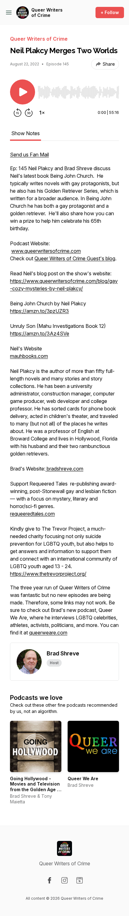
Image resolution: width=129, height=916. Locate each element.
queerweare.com (48, 632)
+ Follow (110, 12)
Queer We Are (83, 778)
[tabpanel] (64, 397)
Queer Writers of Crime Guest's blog (74, 258)
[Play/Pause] (22, 91)
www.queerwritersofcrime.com (46, 251)
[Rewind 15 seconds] (17, 112)
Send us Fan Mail (29, 154)
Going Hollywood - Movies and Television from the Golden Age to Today (35, 787)
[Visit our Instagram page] (64, 880)
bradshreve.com (64, 469)
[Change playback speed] (42, 112)
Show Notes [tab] (25, 133)
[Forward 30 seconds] (28, 112)
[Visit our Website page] (79, 880)
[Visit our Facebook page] (49, 880)
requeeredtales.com (32, 514)
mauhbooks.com (29, 356)
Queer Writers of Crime (47, 12)
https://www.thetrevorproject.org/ (48, 574)
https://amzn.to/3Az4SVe (39, 333)
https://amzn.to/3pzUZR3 (39, 311)
